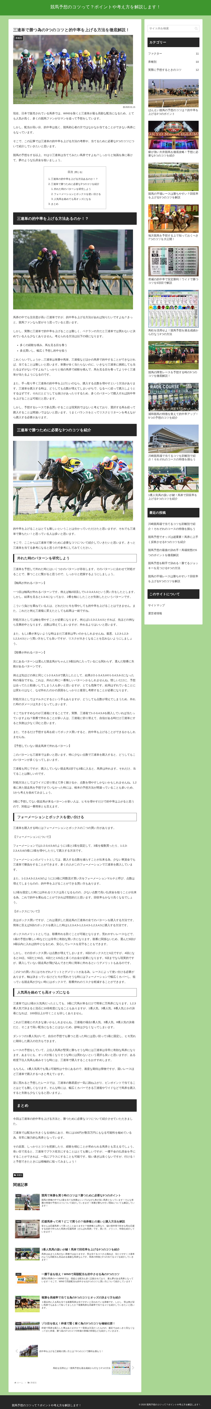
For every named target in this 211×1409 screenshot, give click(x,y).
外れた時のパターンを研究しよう (72, 189)
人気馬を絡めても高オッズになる (72, 199)
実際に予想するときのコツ (173, 69)
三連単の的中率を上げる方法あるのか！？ (74, 178)
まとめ (54, 203)
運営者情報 (155, 613)
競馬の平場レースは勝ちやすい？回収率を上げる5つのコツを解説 (173, 579)
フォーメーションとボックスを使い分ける (77, 194)
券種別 (19, 1175)
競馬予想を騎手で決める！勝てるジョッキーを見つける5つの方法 (173, 566)
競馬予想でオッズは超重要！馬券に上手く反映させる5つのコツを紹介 (173, 539)
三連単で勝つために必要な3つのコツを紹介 (75, 184)
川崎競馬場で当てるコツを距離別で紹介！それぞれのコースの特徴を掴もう (171, 526)
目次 (70, 171)
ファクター (173, 53)
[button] (196, 28)
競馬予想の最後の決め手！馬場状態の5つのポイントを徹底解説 (172, 552)
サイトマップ (156, 605)
